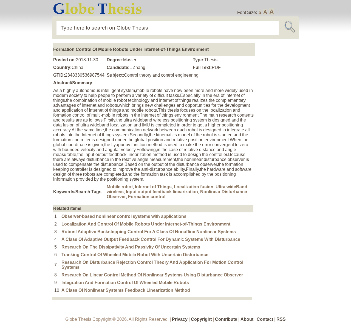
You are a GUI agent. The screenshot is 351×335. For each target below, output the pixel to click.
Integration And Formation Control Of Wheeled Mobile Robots (125, 282)
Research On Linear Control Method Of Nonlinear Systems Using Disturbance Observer (152, 275)
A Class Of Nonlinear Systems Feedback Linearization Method (125, 290)
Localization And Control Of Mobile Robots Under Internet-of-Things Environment (145, 224)
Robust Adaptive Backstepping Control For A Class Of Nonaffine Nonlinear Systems (148, 231)
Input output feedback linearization (162, 191)
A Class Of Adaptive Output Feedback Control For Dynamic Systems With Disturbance (150, 239)
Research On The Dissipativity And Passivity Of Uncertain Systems (130, 247)
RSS (281, 319)
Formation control (146, 196)
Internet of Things (153, 186)
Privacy (180, 319)
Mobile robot (120, 186)
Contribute (226, 319)
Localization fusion (193, 186)
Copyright (201, 319)
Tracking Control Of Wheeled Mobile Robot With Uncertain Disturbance (134, 254)
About (246, 319)
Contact (265, 319)
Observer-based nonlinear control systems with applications (123, 216)
